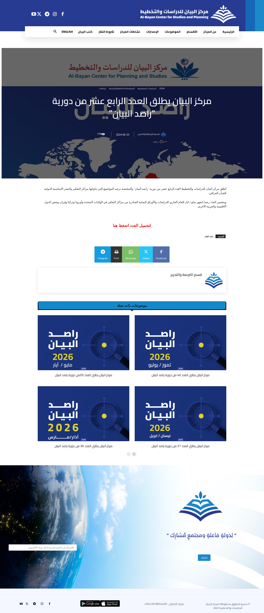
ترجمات (102, 89)
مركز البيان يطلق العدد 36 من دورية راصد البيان (83, 446)
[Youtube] (33, 14)
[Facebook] (62, 14)
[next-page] (134, 454)
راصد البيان (209, 236)
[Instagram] (55, 14)
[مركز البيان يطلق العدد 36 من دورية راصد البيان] (83, 413)
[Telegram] (47, 14)
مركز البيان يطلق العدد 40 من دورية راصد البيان (180, 375)
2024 (162, 89)
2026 (180, 368)
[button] (55, 32)
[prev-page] (128, 454)
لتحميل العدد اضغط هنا (132, 225)
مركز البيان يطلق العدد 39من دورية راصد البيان (83, 375)
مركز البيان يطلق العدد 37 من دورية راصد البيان (180, 446)
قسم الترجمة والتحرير (149, 134)
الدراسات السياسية (147, 89)
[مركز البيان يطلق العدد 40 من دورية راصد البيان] (180, 342)
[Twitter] (39, 14)
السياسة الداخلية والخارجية (122, 89)
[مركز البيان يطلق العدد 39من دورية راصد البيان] (83, 342)
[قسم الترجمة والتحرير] (164, 134)
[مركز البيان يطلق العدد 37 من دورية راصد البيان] (180, 413)
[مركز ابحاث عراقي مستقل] (200, 506)
